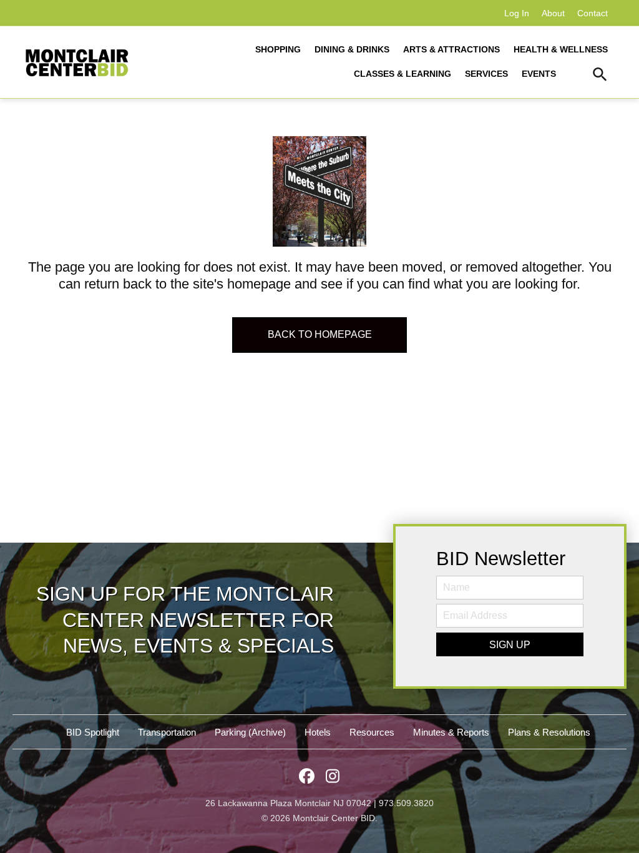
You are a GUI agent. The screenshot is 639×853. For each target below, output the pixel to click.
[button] (600, 76)
